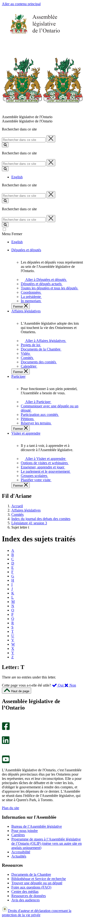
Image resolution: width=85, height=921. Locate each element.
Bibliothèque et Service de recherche (38, 879)
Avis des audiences (25, 900)
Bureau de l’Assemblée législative (36, 826)
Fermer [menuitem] (18, 306)
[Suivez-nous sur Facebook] (6, 729)
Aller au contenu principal (21, 4)
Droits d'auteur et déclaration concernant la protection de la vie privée (36, 913)
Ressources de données (28, 896)
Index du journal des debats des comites (40, 519)
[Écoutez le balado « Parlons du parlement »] (4, 749)
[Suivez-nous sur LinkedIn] (5, 743)
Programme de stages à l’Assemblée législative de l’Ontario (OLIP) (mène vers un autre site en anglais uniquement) (46, 843)
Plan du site (10, 808)
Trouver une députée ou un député (36, 883)
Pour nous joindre (24, 831)
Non (72, 685)
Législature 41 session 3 (29, 523)
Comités (17, 514)
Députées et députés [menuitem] (26, 250)
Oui (60, 685)
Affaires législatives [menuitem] (26, 311)
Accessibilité (20, 852)
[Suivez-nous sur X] (4, 734)
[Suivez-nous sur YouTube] (6, 762)
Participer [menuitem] (18, 376)
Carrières (18, 835)
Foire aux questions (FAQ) (31, 887)
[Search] (5, 144)
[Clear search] (51, 138)
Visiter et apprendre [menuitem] (25, 433)
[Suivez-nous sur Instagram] (4, 720)
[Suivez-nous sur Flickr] (4, 753)
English (17, 177)
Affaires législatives (26, 510)
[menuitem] (45, 280)
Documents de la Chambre (31, 874)
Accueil (17, 506)
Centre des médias (24, 892)
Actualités (18, 856)
